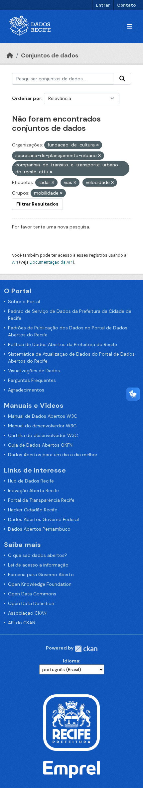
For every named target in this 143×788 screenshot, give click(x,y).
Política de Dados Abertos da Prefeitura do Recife (62, 344)
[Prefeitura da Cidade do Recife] (71, 722)
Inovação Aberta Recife (33, 490)
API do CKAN (21, 623)
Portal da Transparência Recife (41, 500)
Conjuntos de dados (49, 55)
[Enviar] (122, 79)
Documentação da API (51, 262)
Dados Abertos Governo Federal (43, 519)
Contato (126, 5)
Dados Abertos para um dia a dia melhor (52, 455)
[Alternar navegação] (129, 27)
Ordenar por (26, 98)
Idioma (71, 661)
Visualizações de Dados (34, 371)
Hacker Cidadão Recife (32, 510)
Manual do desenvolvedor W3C (42, 426)
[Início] (10, 55)
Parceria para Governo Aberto (41, 574)
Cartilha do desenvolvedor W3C (43, 435)
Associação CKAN (27, 613)
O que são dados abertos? (37, 555)
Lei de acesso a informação (38, 565)
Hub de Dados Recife (31, 481)
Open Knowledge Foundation (40, 584)
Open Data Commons (32, 594)
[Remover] (97, 145)
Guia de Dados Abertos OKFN (40, 445)
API (15, 262)
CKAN (86, 648)
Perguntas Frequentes (32, 380)
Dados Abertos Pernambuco (39, 529)
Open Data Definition (31, 603)
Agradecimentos (26, 390)
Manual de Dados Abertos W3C (42, 416)
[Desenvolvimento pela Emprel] (71, 769)
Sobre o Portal (24, 302)
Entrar (103, 5)
